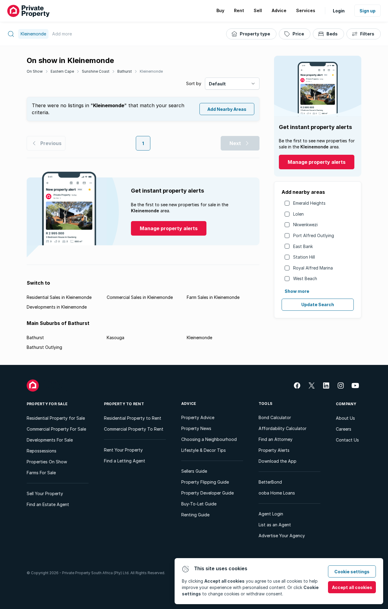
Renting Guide (195, 514)
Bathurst (124, 71)
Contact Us (347, 439)
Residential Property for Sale (56, 418)
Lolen (298, 214)
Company (346, 404)
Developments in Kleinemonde (57, 306)
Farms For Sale (41, 472)
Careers (343, 429)
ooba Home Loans (277, 492)
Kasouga (115, 337)
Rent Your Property (123, 449)
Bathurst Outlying (44, 347)
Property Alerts (274, 450)
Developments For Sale (50, 439)
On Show (35, 71)
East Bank (303, 246)
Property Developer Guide (207, 492)
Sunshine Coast (95, 71)
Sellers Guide (194, 471)
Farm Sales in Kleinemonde (213, 297)
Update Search (317, 304)
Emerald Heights (309, 203)
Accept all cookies (352, 587)
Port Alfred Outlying (313, 235)
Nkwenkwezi (305, 224)
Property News (196, 428)
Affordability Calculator (282, 428)
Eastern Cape (62, 71)
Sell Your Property (45, 493)
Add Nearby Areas (226, 109)
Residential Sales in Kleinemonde (59, 297)
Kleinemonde (151, 71)
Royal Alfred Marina (313, 267)
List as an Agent (275, 524)
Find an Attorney (276, 439)
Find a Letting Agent (124, 460)
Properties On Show (47, 461)
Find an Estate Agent (48, 504)
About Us (345, 418)
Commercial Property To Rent (133, 429)
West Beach (305, 278)
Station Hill (304, 257)
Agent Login (271, 513)
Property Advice (197, 417)
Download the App (277, 461)
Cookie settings (352, 571)
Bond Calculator (275, 417)
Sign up (368, 10)
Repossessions (41, 450)
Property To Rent (124, 404)
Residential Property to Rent (132, 418)
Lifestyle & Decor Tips (203, 450)
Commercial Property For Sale (56, 429)
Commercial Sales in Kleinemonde (140, 297)
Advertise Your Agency (282, 535)
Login (339, 10)
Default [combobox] (217, 83)
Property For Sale (47, 404)
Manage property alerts (317, 162)
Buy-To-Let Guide (198, 503)
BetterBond (270, 482)
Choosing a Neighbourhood (209, 439)
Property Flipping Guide (205, 482)
